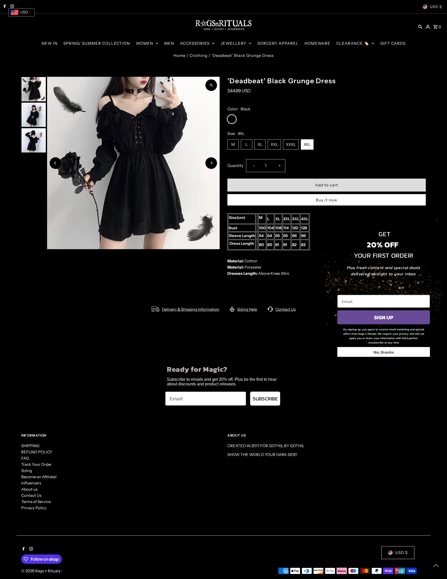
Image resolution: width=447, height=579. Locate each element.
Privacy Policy (34, 507)
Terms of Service (36, 501)
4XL (307, 144)
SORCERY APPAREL (278, 43)
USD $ (436, 6)
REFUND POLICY (36, 452)
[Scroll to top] (436, 565)
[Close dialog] (437, 220)
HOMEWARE (317, 43)
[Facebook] (23, 549)
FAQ (25, 458)
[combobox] (21, 12)
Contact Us (285, 309)
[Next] (211, 163)
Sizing (26, 470)
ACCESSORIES (195, 43)
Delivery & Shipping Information (190, 309)
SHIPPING (30, 445)
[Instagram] (30, 549)
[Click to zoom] (211, 85)
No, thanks (384, 352)
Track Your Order (36, 464)
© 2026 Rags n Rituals (41, 570)
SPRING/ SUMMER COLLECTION (96, 43)
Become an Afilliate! (39, 476)
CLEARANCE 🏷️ (352, 43)
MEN (169, 43)
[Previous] (55, 163)
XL (260, 144)
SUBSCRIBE (265, 398)
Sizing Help (247, 309)
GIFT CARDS (393, 43)
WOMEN (144, 43)
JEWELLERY (233, 43)
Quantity (235, 165)
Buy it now (326, 199)
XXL (274, 144)
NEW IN (49, 43)
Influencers (31, 483)
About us (29, 489)
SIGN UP (383, 317)
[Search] (420, 26)
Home (179, 55)
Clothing (198, 55)
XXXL (291, 144)
